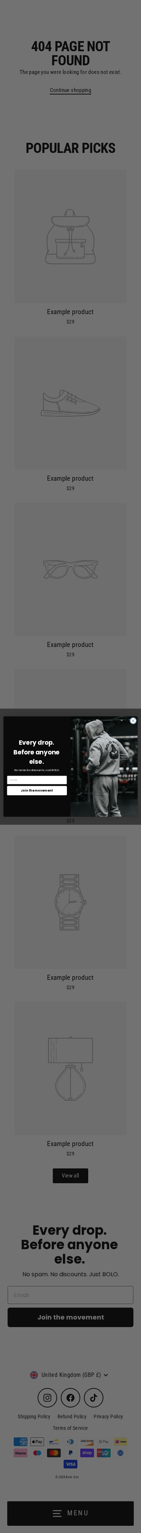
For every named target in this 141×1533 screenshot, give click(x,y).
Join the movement (37, 790)
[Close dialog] (133, 721)
